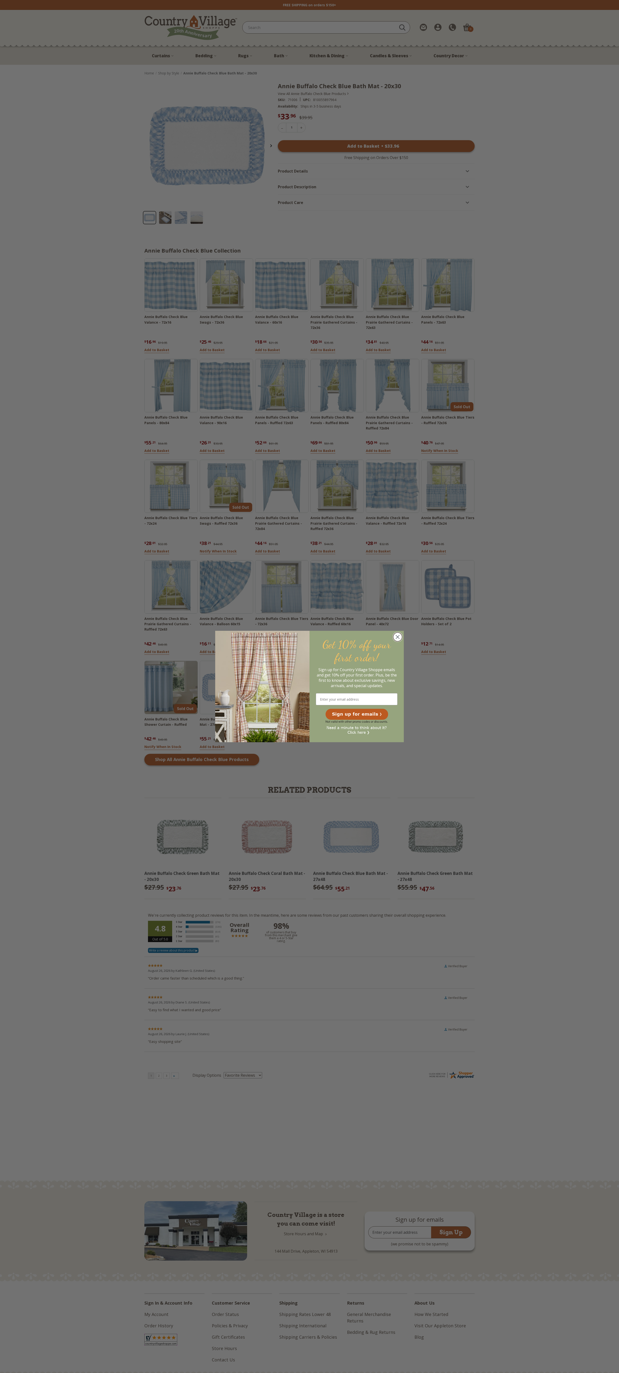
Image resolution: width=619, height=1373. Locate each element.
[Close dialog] (397, 637)
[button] (356, 714)
